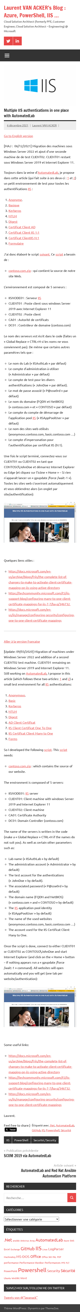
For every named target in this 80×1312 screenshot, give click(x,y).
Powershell (53, 1130)
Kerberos (15, 210)
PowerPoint (10, 1271)
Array (32, 1240)
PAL (54, 1256)
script (59, 254)
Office (35, 1256)
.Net (52, 1125)
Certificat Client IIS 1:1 (24, 232)
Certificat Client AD (22, 227)
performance (11, 1262)
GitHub (36, 1130)
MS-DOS (23, 1256)
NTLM (13, 216)
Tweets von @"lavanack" (21, 1297)
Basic (12, 700)
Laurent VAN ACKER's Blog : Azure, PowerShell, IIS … (35, 11)
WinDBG (16, 1278)
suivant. (45, 254)
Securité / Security (45, 1140)
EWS (72, 1240)
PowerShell (21, 1140)
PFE (63, 1262)
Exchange (15, 1249)
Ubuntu (7, 1278)
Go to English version (18, 136)
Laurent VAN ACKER (44, 125)
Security (53, 1271)
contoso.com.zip (20, 270)
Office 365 (47, 1256)
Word (23, 1278)
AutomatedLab (48, 172)
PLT (67, 1262)
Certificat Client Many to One (33, 733)
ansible (16, 1240)
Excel (7, 1249)
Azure (66, 1240)
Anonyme (15, 200)
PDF (59, 1256)
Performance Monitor (31, 1262)
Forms (13, 739)
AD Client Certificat (22, 722)
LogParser (56, 1249)
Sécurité (66, 1130)
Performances (53, 1262)
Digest (13, 221)
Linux (45, 1249)
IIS (29, 189)
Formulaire (16, 243)
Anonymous (17, 695)
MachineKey (10, 1256)
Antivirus (24, 1240)
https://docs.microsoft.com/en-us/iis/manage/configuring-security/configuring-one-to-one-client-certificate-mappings (42, 614)
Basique (14, 205)
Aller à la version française (22, 641)
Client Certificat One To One (32, 728)
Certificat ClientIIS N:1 (24, 238)
